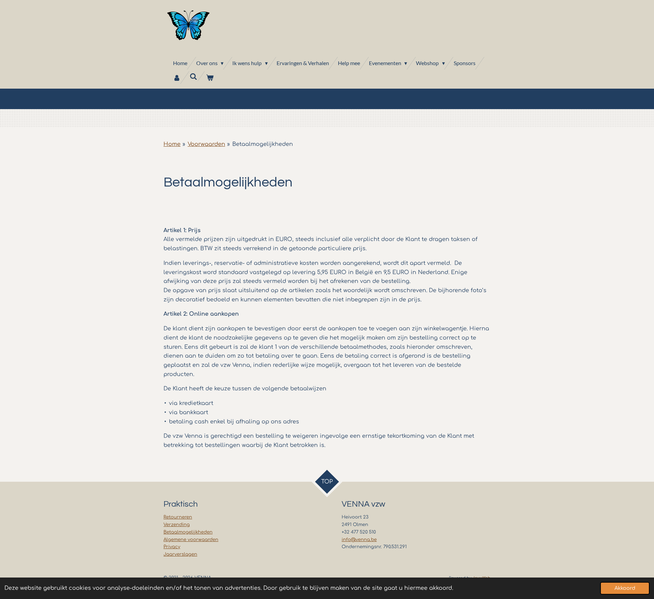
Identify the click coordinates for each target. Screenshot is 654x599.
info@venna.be (359, 539)
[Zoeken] (193, 76)
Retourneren (178, 517)
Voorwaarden (206, 144)
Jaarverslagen (180, 554)
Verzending (177, 524)
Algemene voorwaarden (191, 539)
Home (172, 144)
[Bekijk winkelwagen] (210, 77)
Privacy (172, 546)
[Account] (177, 77)
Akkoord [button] (624, 588)
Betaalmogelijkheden (262, 144)
